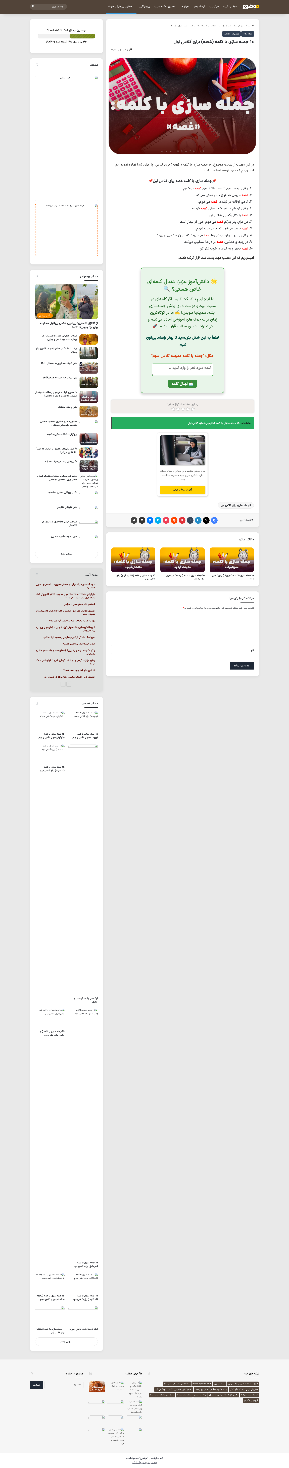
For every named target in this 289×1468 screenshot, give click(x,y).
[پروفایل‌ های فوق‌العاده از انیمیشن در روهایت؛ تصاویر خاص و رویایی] (88, 339)
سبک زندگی (230, 6)
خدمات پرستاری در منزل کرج (177, 1384)
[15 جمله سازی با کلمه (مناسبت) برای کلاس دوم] (50, 754)
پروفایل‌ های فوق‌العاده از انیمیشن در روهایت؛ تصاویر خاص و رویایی (59, 337)
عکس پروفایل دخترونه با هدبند (62, 492)
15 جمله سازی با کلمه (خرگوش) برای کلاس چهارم (51, 735)
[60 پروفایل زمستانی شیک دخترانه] (88, 466)
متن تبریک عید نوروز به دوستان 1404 (59, 363)
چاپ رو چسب (201, 1389)
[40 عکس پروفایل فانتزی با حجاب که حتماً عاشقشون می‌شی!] (88, 452)
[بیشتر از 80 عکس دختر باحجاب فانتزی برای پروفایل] (88, 353)
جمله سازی (248, 34)
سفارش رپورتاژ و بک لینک (144, 1462)
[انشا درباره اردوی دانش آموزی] (83, 1316)
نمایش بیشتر (66, 554)
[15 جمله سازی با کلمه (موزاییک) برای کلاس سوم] (232, 559)
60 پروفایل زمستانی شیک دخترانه (61, 461)
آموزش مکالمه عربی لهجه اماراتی (243, 1384)
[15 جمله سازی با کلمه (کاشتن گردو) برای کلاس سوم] (133, 559)
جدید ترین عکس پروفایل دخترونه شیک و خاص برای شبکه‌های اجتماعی (57, 477)
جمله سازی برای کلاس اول (235, 505)
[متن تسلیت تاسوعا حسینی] (88, 541)
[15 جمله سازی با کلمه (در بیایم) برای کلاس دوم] (50, 1018)
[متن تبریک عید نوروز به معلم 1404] (133, 1421)
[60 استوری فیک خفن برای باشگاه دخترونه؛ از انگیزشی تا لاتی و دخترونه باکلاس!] (88, 397)
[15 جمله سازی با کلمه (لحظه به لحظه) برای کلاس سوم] (50, 1283)
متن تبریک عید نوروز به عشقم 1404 (60, 378)
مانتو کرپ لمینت (184, 1395)
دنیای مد (184, 6)
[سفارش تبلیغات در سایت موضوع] (66, 230)
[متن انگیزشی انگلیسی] (88, 512)
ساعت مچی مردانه (249, 1395)
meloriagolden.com (201, 1384)
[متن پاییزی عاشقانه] (88, 412)
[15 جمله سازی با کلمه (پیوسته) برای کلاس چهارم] (83, 721)
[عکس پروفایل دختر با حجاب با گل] (115, 1421)
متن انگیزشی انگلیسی (67, 507)
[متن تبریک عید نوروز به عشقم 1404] (88, 382)
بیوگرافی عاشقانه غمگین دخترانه (62, 434)
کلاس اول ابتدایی (218, 26)
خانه (249, 26)
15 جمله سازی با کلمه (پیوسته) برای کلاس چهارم (85, 735)
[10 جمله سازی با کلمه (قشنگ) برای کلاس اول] (50, 1316)
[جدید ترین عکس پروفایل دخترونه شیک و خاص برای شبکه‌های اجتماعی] (88, 482)
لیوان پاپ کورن (251, 1400)
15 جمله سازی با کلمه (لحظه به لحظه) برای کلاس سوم (51, 1297)
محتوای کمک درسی (166, 6)
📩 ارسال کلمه (182, 384)
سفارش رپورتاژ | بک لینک (120, 6)
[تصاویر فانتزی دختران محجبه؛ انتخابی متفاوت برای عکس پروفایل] (88, 425)
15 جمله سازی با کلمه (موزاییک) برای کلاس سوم (233, 577)
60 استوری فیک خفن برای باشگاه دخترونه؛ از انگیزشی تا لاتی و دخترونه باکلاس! (56, 394)
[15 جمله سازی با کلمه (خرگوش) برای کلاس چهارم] (50, 721)
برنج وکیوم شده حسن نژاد (162, 1395)
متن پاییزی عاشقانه (67, 407)
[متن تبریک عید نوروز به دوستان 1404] (88, 368)
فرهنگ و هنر (199, 6)
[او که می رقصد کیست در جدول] (83, 869)
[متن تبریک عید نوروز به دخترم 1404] (115, 1405)
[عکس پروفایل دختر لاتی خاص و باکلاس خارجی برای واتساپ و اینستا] (115, 1437)
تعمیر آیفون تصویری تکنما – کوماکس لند (173, 1389)
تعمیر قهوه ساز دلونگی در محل (223, 1395)
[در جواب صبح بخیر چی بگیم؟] (96, 1405)
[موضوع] (250, 6)
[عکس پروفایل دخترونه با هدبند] (88, 497)
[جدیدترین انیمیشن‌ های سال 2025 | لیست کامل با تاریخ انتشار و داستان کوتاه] (96, 1433)
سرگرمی (215, 6)
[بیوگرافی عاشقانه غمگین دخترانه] (88, 439)
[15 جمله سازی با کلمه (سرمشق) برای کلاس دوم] (83, 1134)
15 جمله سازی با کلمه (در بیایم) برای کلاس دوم (52, 1033)
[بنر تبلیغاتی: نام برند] (66, 138)
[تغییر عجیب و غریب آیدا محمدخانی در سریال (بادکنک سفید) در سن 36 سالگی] (96, 1421)
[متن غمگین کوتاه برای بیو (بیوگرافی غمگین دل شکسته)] (133, 1407)
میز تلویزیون (219, 1384)
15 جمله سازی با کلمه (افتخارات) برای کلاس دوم (85, 1297)
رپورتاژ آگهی (144, 6)
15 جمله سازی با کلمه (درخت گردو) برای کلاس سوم (185, 577)
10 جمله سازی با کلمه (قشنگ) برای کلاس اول (50, 1330)
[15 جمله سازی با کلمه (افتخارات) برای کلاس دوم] (83, 1283)
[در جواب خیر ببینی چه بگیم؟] (133, 1433)
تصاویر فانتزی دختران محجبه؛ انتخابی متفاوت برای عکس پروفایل (58, 423)
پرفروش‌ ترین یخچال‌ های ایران (244, 1389)
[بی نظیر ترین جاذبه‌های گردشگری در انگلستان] (88, 526)
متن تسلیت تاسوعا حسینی (64, 536)
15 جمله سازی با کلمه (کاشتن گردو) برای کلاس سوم (135, 577)
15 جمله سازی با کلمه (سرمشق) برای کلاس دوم (86, 1264)
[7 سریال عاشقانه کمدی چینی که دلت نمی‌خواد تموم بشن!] (133, 1390)
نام (252, 650)
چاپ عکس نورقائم (218, 1389)
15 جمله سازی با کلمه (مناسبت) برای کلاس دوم (52, 768)
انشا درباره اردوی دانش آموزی (84, 1329)
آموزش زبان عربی (182, 490)
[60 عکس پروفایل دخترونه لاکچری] (96, 1387)
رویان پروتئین (200, 1395)
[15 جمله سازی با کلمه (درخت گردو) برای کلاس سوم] (182, 559)
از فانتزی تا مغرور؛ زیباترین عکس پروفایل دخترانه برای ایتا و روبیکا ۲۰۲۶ (69, 325)
